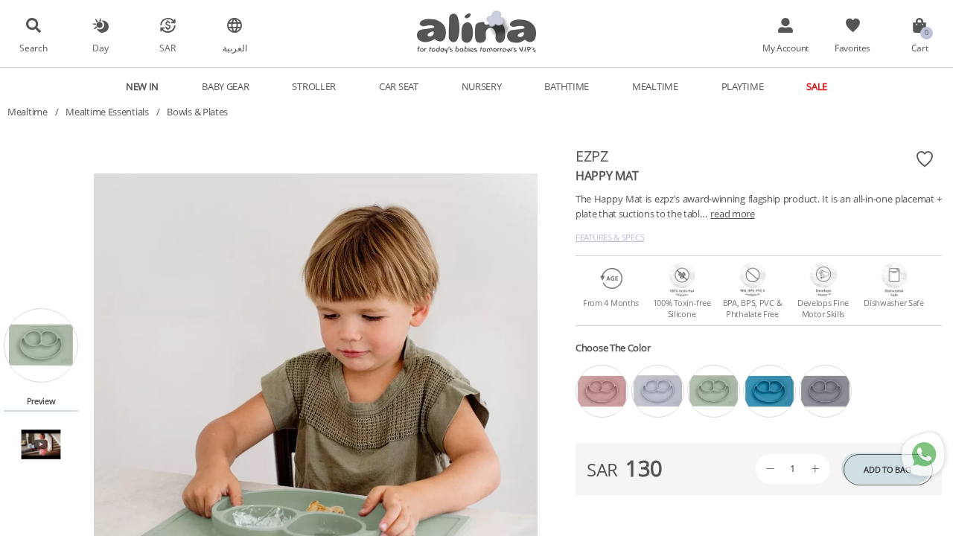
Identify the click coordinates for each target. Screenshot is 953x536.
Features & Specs (610, 237)
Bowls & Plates (197, 111)
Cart (919, 48)
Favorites (852, 48)
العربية (235, 48)
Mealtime (27, 111)
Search (33, 48)
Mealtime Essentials (107, 111)
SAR (167, 48)
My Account (785, 48)
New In (142, 86)
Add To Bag (887, 469)
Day (100, 48)
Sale (816, 86)
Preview (41, 400)
